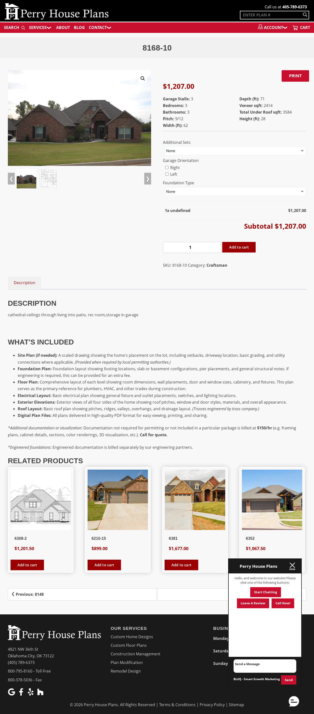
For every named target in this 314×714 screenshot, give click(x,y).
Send (289, 680)
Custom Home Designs (132, 636)
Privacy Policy (212, 704)
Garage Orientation (181, 160)
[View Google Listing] (12, 694)
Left (173, 174)
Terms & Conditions (177, 704)
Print (295, 76)
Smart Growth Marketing (262, 679)
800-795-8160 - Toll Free (29, 671)
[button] (142, 78)
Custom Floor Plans (129, 645)
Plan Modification (127, 662)
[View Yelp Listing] (31, 694)
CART (304, 27)
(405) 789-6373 (21, 662)
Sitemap (236, 704)
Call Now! (282, 603)
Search (12, 27)
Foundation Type (178, 182)
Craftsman (217, 265)
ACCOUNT (273, 27)
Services (38, 27)
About (63, 27)
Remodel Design (126, 671)
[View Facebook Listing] (21, 694)
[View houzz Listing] (41, 694)
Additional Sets (177, 142)
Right (174, 167)
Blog (79, 27)
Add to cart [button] (27, 564)
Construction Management (135, 654)
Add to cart (239, 247)
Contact (98, 27)
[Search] (305, 15)
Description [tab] (24, 282)
